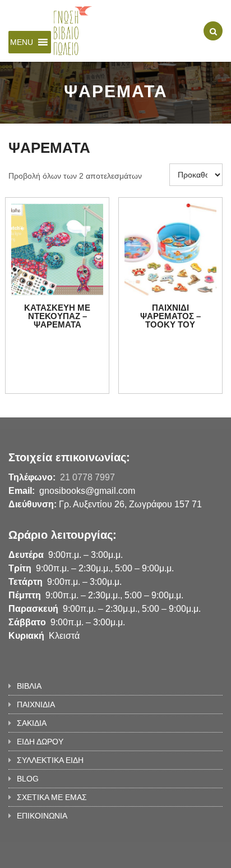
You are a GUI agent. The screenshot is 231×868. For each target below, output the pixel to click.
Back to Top (184, 854)
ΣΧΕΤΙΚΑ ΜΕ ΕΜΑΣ (52, 797)
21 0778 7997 (87, 477)
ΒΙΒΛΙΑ (29, 685)
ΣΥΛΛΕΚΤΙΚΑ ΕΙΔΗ (50, 760)
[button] (21, 42)
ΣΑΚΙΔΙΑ (32, 723)
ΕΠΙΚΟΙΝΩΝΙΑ (42, 815)
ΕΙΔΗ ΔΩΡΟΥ (40, 741)
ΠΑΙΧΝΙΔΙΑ (36, 704)
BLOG (28, 778)
